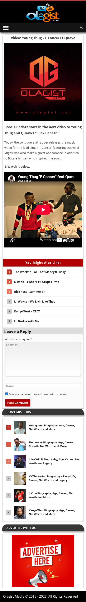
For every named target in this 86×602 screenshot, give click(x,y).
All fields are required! (18, 339)
